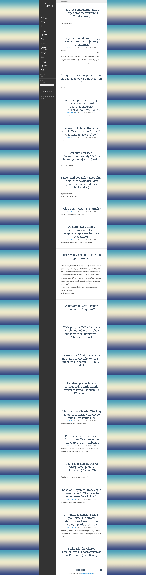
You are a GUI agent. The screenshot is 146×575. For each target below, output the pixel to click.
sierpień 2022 (43, 21)
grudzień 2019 (43, 62)
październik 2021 (44, 34)
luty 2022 (42, 29)
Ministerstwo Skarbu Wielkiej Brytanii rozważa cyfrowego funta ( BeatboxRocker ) (81, 414)
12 (47, 91)
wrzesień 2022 (43, 20)
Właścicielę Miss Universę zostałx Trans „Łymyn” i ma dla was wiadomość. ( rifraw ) (82, 131)
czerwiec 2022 (43, 23)
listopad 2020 (43, 48)
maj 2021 (42, 40)
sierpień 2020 (43, 52)
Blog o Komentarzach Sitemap (87, 573)
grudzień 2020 (43, 47)
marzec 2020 (43, 58)
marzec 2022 (43, 27)
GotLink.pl (42, 76)
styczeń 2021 (43, 45)
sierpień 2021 (43, 36)
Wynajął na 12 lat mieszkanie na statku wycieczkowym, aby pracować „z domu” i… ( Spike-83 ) (81, 360)
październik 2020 (44, 49)
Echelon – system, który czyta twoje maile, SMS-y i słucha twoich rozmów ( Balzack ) (81, 493)
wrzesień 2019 (43, 66)
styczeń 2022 (43, 30)
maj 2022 (42, 25)
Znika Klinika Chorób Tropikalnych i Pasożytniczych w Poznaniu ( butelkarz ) (81, 552)
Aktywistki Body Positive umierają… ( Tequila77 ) (81, 307)
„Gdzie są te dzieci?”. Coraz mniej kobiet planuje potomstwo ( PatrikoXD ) (82, 467)
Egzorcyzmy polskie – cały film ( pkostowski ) (81, 256)
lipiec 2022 (43, 22)
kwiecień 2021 (43, 42)
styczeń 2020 (43, 61)
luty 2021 (42, 44)
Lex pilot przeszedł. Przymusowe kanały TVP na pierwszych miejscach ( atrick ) (82, 156)
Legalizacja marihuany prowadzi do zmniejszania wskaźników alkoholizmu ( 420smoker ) (81, 388)
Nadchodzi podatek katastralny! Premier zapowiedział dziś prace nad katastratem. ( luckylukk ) (81, 182)
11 (45, 91)
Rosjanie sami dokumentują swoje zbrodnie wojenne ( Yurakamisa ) (82, 13)
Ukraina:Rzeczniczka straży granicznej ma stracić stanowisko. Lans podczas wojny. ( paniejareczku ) (82, 519)
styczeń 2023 (43, 14)
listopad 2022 (43, 17)
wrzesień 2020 (43, 51)
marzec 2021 (43, 43)
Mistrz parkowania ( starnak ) (82, 208)
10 (43, 91)
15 (53, 91)
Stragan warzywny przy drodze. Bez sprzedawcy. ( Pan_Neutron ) (81, 79)
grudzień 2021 (43, 31)
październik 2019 (44, 65)
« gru (41, 101)
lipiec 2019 (43, 69)
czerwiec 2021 (43, 39)
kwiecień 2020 (43, 57)
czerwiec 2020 (43, 54)
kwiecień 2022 (43, 26)
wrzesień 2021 (43, 35)
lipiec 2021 (43, 38)
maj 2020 (42, 56)
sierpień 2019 (43, 67)
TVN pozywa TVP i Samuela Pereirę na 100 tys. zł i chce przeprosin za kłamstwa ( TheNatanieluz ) (81, 332)
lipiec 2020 (43, 53)
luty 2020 (42, 60)
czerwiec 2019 (43, 70)
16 (41, 94)
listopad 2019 (43, 64)
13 (49, 91)
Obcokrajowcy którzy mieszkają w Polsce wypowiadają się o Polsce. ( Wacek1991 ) (81, 231)
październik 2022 (44, 18)
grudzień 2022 (43, 16)
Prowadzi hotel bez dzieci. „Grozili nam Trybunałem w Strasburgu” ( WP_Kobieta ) (81, 439)
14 (51, 91)
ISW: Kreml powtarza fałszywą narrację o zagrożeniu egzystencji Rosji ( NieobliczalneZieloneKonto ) (81, 105)
